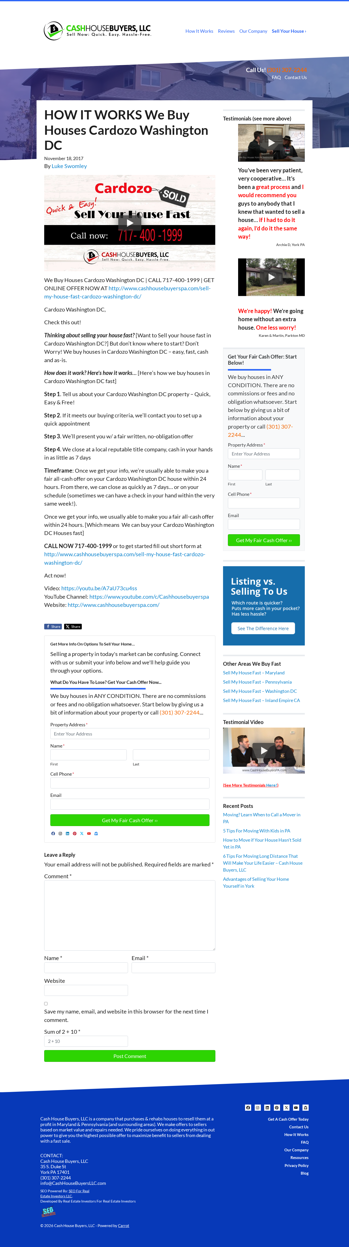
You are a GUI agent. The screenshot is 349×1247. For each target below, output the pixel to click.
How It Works (199, 31)
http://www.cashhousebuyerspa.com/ (113, 605)
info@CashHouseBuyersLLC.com (73, 1183)
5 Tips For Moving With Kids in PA (256, 830)
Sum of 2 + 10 (62, 1031)
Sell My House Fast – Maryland (254, 672)
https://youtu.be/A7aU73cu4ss (99, 588)
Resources (299, 1157)
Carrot (123, 1225)
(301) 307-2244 (287, 69)
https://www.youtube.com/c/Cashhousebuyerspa (148, 596)
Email (56, 795)
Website (54, 980)
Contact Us (296, 77)
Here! (271, 785)
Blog (305, 1173)
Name (57, 746)
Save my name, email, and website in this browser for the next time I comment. (126, 1015)
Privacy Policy (297, 1165)
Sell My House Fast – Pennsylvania (257, 682)
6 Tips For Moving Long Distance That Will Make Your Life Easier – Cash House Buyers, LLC (263, 863)
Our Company (253, 31)
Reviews (226, 31)
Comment (58, 876)
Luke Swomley (69, 166)
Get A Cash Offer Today (288, 1119)
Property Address (69, 724)
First (54, 764)
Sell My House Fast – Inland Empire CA (261, 700)
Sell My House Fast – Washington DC (260, 691)
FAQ (276, 77)
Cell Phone (62, 774)
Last (136, 764)
